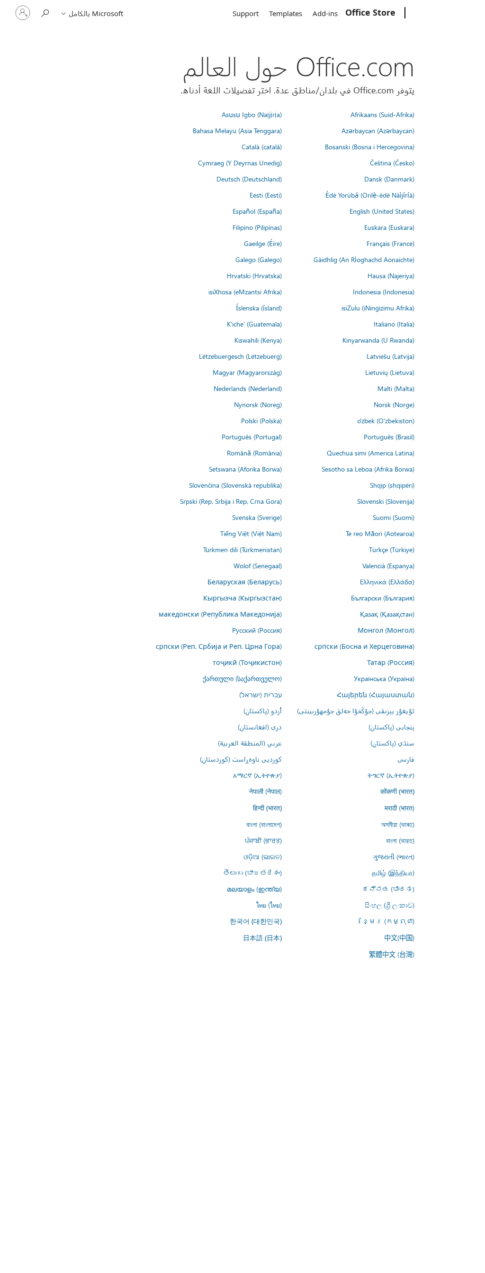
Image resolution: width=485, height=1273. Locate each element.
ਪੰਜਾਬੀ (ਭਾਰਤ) (263, 840)
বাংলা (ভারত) (400, 840)
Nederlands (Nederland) (248, 388)
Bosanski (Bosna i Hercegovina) (369, 146)
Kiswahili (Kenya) (258, 340)
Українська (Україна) (384, 678)
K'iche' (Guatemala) (254, 323)
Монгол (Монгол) (386, 630)
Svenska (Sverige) (257, 517)
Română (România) (254, 452)
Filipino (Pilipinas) (257, 227)
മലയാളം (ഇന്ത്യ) (254, 888)
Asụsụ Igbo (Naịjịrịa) (252, 114)
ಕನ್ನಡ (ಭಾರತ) (388, 888)
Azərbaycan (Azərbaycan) (377, 130)
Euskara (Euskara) (389, 227)
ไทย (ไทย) (269, 904)
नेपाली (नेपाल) (265, 791)
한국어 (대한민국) (256, 921)
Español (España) (257, 211)
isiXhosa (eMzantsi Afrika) (245, 291)
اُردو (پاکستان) (262, 710)
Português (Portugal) (252, 436)
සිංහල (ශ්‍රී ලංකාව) (389, 904)
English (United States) (382, 211)
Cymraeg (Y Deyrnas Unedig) (240, 162)
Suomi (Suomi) (393, 517)
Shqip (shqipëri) (392, 485)
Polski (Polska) (261, 420)
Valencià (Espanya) (388, 565)
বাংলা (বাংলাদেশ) (264, 824)
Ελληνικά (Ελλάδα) (387, 581)
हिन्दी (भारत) (267, 807)
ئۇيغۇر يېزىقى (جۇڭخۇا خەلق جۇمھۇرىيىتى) (355, 710)
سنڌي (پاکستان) (392, 742)
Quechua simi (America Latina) (370, 452)
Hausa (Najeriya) (391, 275)
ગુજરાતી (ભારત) (393, 856)
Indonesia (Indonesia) (383, 291)
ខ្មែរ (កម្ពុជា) (388, 921)
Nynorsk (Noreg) (258, 404)
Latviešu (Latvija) (390, 356)
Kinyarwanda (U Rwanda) (378, 340)
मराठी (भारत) (399, 807)
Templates (285, 13)
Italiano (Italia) (394, 323)
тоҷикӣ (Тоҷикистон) (247, 662)
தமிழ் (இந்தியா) (393, 872)
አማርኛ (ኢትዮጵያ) (257, 775)
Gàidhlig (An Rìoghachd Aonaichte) (364, 259)
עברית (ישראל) (260, 694)
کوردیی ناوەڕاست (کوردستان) (241, 759)
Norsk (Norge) (394, 404)
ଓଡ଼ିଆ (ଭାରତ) (262, 856)
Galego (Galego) (258, 259)
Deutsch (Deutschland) (249, 178)
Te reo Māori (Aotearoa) (380, 533)
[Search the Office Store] (45, 12)
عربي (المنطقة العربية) (250, 742)
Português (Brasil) (389, 436)
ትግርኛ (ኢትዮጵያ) (391, 775)
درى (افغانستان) (260, 726)
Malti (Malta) (395, 388)
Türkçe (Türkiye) (391, 549)
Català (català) (262, 146)
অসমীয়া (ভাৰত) (397, 824)
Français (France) (390, 243)
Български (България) (382, 597)
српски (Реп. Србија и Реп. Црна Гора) (219, 646)
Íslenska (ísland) (259, 307)
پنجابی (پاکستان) (391, 726)
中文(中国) (399, 937)
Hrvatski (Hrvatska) (254, 275)
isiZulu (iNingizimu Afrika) (377, 307)
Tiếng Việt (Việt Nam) (251, 533)
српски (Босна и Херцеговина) (364, 646)
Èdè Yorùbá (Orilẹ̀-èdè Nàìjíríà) (369, 195)
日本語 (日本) (262, 937)
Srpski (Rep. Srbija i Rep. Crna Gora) (231, 501)
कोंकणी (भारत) (397, 791)
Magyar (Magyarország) (247, 372)
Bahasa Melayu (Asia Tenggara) (237, 130)
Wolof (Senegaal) (258, 565)
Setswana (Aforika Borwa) (245, 468)
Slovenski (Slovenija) (385, 501)
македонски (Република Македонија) (220, 613)
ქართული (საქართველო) (242, 678)
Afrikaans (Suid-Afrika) (382, 114)
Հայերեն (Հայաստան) (375, 694)
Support (246, 13)
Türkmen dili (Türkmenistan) (242, 549)
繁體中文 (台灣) (391, 954)
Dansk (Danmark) (389, 178)
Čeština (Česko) (392, 162)
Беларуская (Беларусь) (244, 581)
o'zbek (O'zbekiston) (385, 420)
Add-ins (325, 13)
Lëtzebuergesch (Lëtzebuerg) (240, 356)
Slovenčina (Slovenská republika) (235, 485)
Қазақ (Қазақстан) (387, 613)
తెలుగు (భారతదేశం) (252, 872)
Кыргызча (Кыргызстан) (242, 597)
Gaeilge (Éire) (263, 243)
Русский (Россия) (257, 630)
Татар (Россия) (390, 662)
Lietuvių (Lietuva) (389, 372)
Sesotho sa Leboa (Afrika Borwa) (368, 468)
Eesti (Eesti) (266, 195)
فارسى (405, 759)
